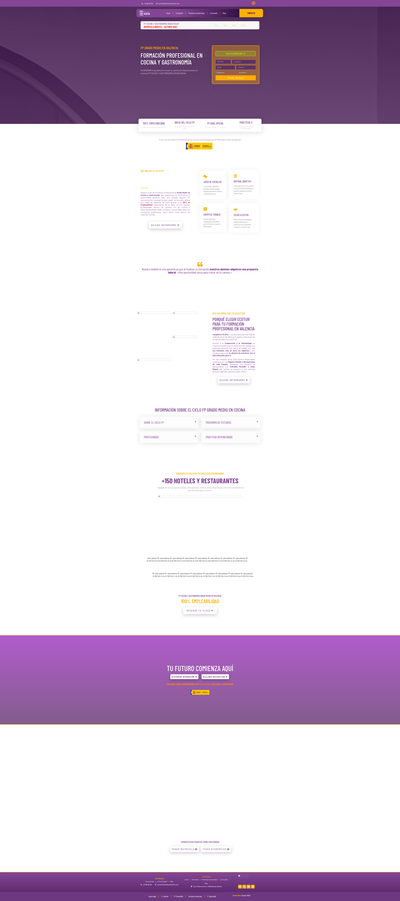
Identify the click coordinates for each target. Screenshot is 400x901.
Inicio (168, 13)
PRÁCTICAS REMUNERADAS (219, 437)
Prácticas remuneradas (196, 13)
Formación (179, 13)
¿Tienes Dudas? (162, 881)
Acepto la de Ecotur (231, 73)
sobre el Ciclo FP (154, 422)
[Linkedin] (253, 887)
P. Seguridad (211, 896)
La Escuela (213, 13)
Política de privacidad (231, 72)
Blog (224, 13)
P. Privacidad (178, 896)
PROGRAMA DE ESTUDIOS (218, 422)
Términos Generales (195, 896)
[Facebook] (240, 887)
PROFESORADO (151, 437)
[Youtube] (248, 887)
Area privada (150, 881)
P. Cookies (164, 896)
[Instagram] (244, 887)
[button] (169, 422)
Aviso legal (152, 896)
